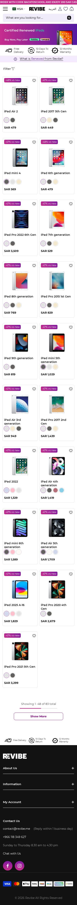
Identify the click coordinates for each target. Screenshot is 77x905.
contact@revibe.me (16, 828)
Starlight (19, 552)
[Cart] (71, 9)
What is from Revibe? (41, 59)
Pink (12, 490)
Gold (49, 120)
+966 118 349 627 (14, 837)
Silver (6, 120)
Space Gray (12, 120)
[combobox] (33, 18)
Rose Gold (55, 490)
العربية (52, 9)
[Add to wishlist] (34, 80)
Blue (6, 490)
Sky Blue (61, 490)
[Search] (38, 18)
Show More (38, 716)
